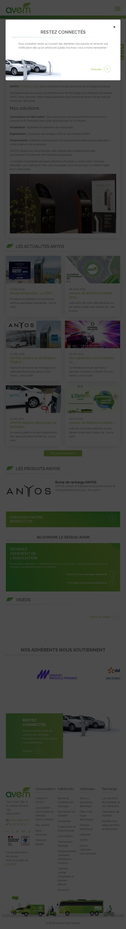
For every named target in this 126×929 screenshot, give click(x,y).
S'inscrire (96, 69)
